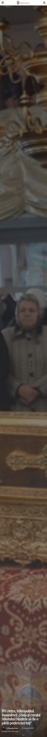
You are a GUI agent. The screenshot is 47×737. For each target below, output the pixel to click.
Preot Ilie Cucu (13, 728)
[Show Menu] (3, 2)
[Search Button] (44, 2)
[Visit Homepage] (23, 3)
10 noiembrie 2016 (28, 728)
